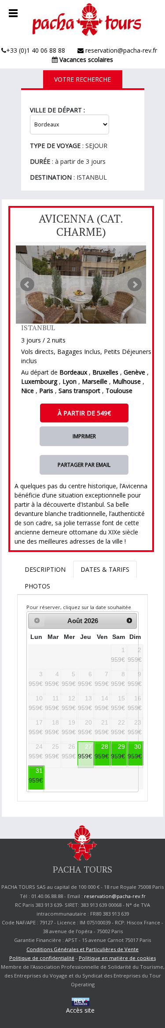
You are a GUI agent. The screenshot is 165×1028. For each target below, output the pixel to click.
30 (137, 746)
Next (135, 285)
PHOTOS (37, 586)
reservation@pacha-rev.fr (120, 50)
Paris (46, 390)
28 (104, 746)
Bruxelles (105, 372)
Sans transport (79, 390)
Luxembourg (39, 381)
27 (88, 746)
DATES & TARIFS (105, 569)
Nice (27, 390)
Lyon (69, 381)
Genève (134, 372)
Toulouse (119, 390)
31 (39, 770)
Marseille (94, 381)
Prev (27, 285)
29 (121, 746)
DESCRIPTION (45, 569)
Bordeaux (73, 372)
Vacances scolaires (85, 59)
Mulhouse (127, 381)
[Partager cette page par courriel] (84, 464)
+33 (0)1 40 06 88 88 (35, 50)
